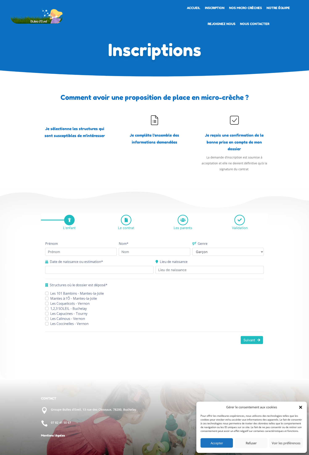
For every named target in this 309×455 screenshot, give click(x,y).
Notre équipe (278, 8)
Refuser (251, 443)
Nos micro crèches (245, 8)
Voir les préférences (286, 443)
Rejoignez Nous (221, 24)
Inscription (214, 8)
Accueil (193, 8)
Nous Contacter (254, 24)
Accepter (217, 443)
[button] (300, 407)
